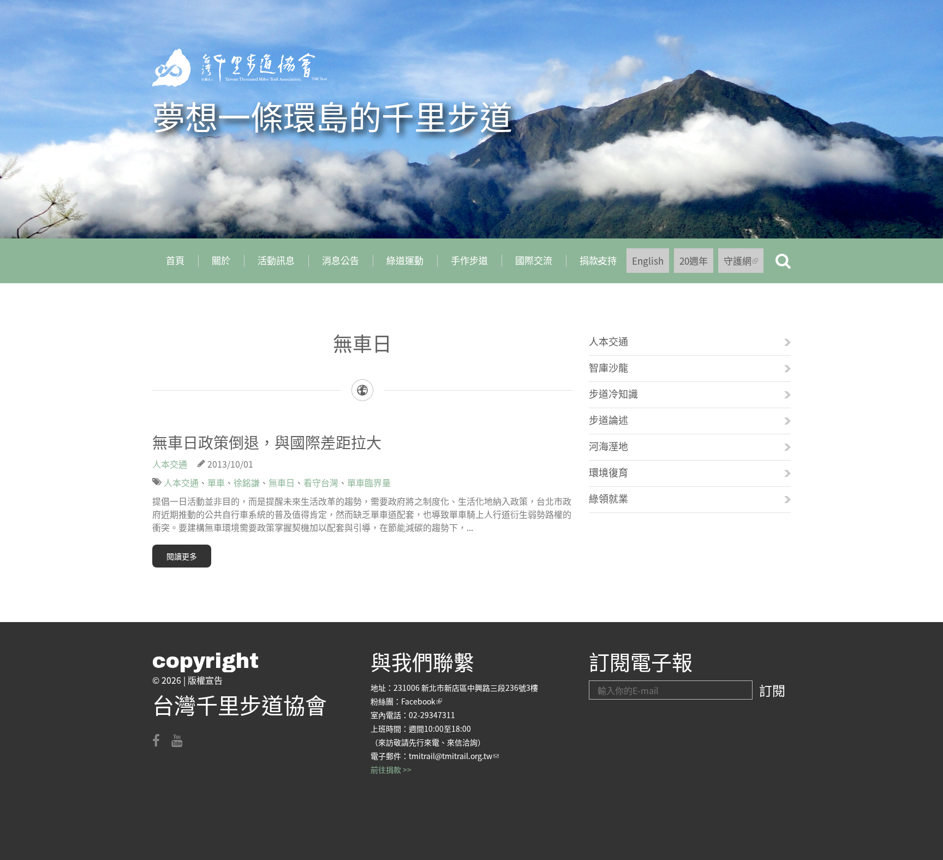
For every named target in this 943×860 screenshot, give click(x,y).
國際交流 (533, 260)
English (648, 260)
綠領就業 (608, 498)
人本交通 (169, 463)
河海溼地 (608, 446)
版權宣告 (205, 679)
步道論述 (608, 420)
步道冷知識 (613, 393)
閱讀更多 (181, 556)
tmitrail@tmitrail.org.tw (454, 755)
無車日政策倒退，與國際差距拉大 (266, 442)
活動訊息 (276, 260)
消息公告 (340, 260)
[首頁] (239, 68)
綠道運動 (404, 260)
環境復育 (608, 472)
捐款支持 (591, 264)
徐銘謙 (247, 482)
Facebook (421, 701)
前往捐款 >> (391, 769)
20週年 (693, 260)
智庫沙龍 (608, 367)
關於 (221, 260)
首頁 (175, 260)
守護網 (743, 263)
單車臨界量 (369, 482)
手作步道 (469, 260)
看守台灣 (320, 482)
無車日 (281, 482)
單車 (216, 482)
